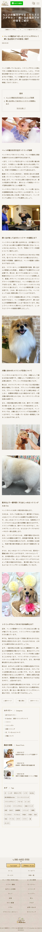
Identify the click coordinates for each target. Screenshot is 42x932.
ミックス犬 (8, 806)
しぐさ (25, 793)
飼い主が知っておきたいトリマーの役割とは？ (21, 102)
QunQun (32, 793)
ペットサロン (8, 814)
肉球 (6, 810)
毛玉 (6, 819)
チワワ (18, 819)
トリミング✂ (9, 725)
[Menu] (38, 3)
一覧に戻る (21, 701)
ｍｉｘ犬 (27, 801)
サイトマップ (31, 912)
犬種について (9, 736)
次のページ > (34, 701)
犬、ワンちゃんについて (12, 732)
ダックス (7, 823)
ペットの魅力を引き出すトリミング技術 (20, 97)
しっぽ (10, 793)
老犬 (35, 814)
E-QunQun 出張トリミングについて (16, 718)
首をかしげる (17, 793)
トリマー (8, 722)
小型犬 (30, 814)
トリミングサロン (17, 806)
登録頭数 (17, 810)
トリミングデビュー (10, 801)
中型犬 (24, 814)
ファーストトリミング (23, 797)
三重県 (32, 810)
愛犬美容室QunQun (10, 797)
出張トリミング (10, 729)
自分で (11, 810)
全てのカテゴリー (10, 715)
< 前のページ (8, 701)
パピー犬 (20, 801)
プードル (11, 819)
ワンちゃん (17, 814)
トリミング (25, 810)
